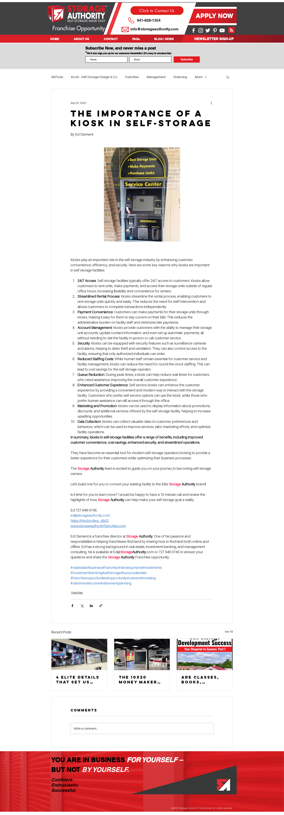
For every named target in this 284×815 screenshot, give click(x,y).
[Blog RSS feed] (231, 30)
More (198, 77)
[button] (86, 39)
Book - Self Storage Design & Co (94, 77)
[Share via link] (101, 605)
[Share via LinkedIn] (91, 605)
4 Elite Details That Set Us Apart (77, 679)
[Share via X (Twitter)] (82, 605)
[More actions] (211, 102)
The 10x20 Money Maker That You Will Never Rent (139, 679)
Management (156, 77)
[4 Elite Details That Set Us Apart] (79, 654)
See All (229, 631)
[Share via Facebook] (72, 605)
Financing (180, 77)
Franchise (132, 77)
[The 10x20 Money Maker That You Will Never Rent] (142, 654)
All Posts (57, 77)
